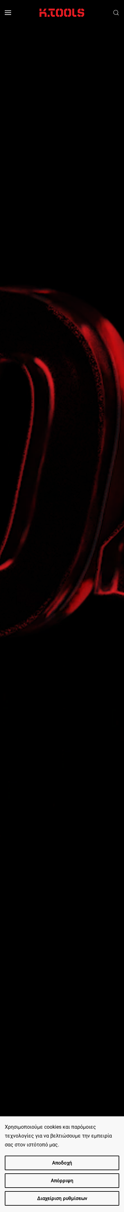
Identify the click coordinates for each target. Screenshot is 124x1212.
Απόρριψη (62, 1180)
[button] (8, 12)
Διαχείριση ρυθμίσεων (62, 1198)
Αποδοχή (62, 1163)
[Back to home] (62, 12)
